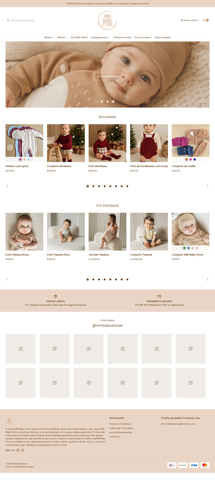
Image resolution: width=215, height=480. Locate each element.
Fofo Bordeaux (98, 166)
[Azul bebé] (28, 159)
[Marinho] (194, 159)
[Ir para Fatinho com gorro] (24, 143)
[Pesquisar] (8, 20)
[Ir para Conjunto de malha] (190, 143)
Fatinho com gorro (17, 166)
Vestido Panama (99, 254)
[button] (102, 101)
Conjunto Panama (141, 254)
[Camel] (186, 159)
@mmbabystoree (107, 325)
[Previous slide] (11, 101)
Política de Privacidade (121, 428)
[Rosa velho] (196, 248)
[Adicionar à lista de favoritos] (37, 143)
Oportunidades (163, 37)
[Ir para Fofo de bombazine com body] (149, 143)
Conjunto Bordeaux (59, 166)
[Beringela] (20, 159)
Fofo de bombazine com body (149, 166)
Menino (61, 37)
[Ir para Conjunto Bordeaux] (66, 143)
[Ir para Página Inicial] (107, 20)
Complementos (99, 37)
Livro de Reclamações (120, 432)
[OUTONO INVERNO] (107, 75)
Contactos (115, 436)
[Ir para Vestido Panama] (107, 232)
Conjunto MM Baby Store (187, 254)
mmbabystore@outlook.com (180, 423)
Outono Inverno (142, 37)
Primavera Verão (122, 37)
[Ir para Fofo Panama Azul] (66, 232)
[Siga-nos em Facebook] (22, 450)
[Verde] (184, 248)
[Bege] (24, 159)
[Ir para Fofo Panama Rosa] (24, 232)
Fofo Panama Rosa (17, 254)
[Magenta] (190, 159)
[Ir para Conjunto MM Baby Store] (190, 232)
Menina (48, 37)
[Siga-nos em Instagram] (18, 450)
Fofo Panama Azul (58, 254)
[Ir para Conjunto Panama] (149, 232)
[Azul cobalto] (188, 248)
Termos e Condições (120, 423)
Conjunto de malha (183, 166)
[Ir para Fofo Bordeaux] (107, 143)
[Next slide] (203, 101)
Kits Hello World (79, 37)
